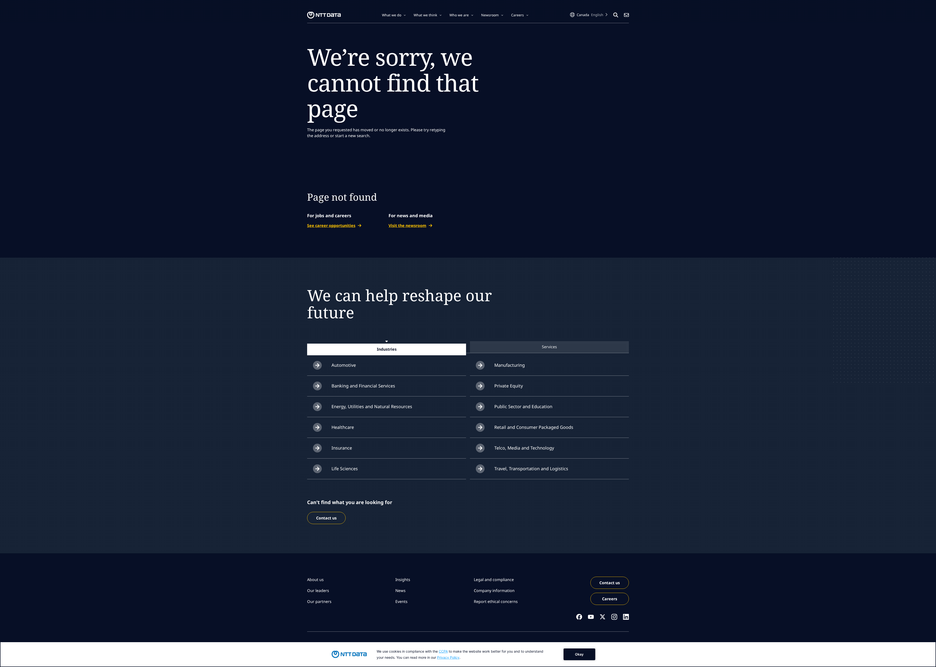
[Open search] (615, 15)
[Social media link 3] (602, 617)
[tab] (386, 349)
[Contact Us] (626, 15)
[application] (468, 654)
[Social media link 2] (591, 617)
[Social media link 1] (579, 617)
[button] (394, 15)
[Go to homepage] (324, 15)
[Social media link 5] (626, 617)
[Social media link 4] (614, 617)
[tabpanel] (468, 417)
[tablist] (468, 347)
